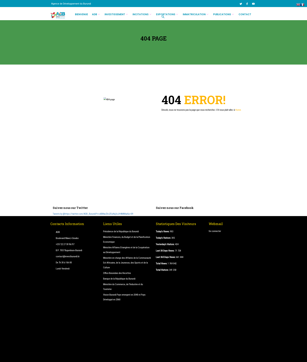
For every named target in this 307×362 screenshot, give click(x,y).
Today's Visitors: (163, 237)
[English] (298, 4)
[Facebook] (247, 3)
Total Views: (162, 263)
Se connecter (215, 231)
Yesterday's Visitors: (165, 244)
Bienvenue (81, 14)
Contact (245, 14)
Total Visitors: (162, 269)
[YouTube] (253, 3)
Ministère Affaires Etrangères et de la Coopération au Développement (126, 250)
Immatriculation (194, 14)
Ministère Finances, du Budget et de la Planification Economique (126, 239)
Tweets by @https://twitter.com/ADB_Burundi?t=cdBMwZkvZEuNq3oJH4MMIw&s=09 (93, 213)
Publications (222, 14)
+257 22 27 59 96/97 (65, 244)
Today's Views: (163, 231)
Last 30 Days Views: (165, 250)
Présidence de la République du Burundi (121, 231)
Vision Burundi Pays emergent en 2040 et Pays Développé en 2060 (124, 297)
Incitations (141, 14)
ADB (94, 14)
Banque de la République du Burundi (119, 278)
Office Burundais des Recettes (117, 273)
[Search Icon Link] (163, 16)
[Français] (302, 4)
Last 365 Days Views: (166, 257)
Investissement (115, 14)
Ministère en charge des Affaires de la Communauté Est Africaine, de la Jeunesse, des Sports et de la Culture (127, 262)
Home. (238, 109)
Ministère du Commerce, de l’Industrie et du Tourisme (123, 287)
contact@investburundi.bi (67, 256)
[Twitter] (240, 3)
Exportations (165, 14)
